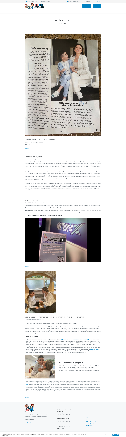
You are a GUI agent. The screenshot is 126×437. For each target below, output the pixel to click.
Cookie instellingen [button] (107, 434)
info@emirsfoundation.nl (73, 1)
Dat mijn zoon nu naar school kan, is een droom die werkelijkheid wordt (54, 317)
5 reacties (41, 142)
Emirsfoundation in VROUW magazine (40, 139)
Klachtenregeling (89, 413)
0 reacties (43, 159)
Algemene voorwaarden (90, 419)
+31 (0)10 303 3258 (88, 1)
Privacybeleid (88, 411)
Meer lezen (27, 148)
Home (61, 23)
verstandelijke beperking (41, 326)
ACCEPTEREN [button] (116, 434)
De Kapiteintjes (34, 142)
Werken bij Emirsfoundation (91, 421)
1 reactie (42, 319)
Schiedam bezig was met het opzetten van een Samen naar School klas (76, 339)
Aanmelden (88, 409)
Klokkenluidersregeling (90, 417)
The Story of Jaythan (33, 156)
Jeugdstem (88, 415)
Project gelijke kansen (34, 200)
